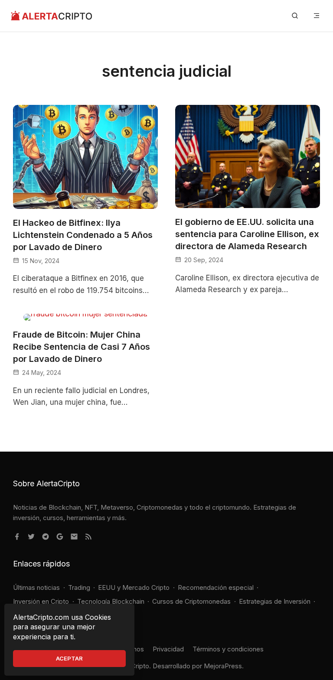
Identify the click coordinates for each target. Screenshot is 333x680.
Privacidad (168, 649)
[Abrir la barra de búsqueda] (295, 15)
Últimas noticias (36, 587)
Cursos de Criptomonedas (191, 601)
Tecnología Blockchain (110, 601)
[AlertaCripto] (51, 15)
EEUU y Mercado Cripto (134, 587)
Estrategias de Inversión (274, 601)
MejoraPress (223, 666)
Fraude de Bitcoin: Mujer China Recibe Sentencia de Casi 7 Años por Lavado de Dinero (81, 346)
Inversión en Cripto (41, 601)
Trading (79, 587)
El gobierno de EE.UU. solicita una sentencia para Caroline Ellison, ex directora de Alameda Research (247, 234)
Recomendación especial (216, 587)
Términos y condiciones (228, 649)
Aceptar (69, 658)
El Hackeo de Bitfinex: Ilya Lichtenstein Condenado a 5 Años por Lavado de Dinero (83, 235)
